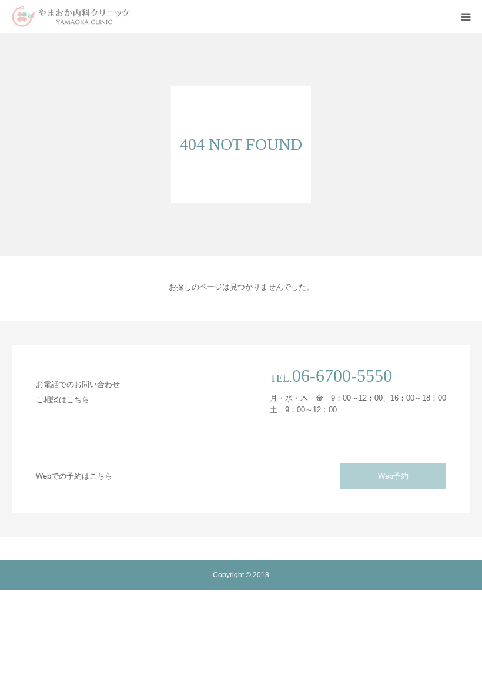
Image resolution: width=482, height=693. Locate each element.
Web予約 (393, 476)
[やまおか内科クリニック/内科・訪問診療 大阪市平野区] (70, 16)
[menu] (465, 16)
